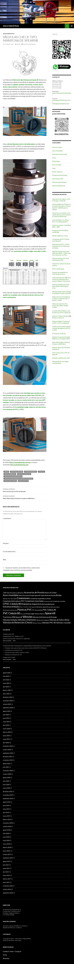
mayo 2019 (6, 809)
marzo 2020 (6, 788)
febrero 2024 (7, 732)
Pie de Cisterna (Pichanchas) (10, 610)
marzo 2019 (6, 816)
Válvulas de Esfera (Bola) (59, 620)
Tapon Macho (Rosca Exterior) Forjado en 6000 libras (19, 497)
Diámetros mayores (16, 471)
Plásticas (22, 609)
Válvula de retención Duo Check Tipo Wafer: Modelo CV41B (60, 305)
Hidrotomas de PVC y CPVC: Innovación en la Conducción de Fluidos (61, 246)
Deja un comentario (29, 44)
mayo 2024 (6, 721)
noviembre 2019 (8, 795)
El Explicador (56, 161)
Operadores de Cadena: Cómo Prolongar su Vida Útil (61, 200)
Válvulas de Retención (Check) (13, 476)
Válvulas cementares (24, 474)
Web (4, 559)
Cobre (54, 158)
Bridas (6, 471)
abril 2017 (6, 872)
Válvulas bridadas (10, 474)
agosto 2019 (6, 802)
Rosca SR (22, 614)
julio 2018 (6, 833)
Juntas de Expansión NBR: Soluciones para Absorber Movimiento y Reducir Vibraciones (61, 279)
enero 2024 (6, 735)
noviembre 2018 (8, 823)
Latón (54, 168)
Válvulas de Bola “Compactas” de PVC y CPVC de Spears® (61, 322)
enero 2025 (6, 693)
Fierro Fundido (56, 165)
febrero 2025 (7, 690)
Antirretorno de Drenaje (59, 154)
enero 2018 (6, 851)
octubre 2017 (7, 854)
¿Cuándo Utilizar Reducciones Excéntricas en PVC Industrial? (61, 311)
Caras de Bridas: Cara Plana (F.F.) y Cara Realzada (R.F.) (60, 221)
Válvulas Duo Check (10, 481)
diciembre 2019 (7, 791)
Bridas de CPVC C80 (7, 598)
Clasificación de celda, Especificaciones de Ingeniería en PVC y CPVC (61, 328)
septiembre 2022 (8, 753)
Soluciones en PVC (9, 33)
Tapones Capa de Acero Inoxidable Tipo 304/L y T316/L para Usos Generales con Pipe (61, 253)
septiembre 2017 (8, 858)
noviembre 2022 (8, 746)
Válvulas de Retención (58, 186)
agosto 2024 (6, 711)
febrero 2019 (7, 819)
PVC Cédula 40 (49, 610)
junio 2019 (6, 805)
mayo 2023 (6, 739)
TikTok (5, 955)
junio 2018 (6, 837)
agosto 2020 (6, 777)
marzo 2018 (6, 844)
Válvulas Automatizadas (59, 182)
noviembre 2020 (8, 770)
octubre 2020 (7, 774)
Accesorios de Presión (34, 592)
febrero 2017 (7, 879)
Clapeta (15, 598)
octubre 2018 (7, 826)
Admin (18, 44)
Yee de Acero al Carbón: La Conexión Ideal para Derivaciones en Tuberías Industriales (61, 214)
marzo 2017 (6, 875)
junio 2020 (6, 784)
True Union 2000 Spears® (12, 617)
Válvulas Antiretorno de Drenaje (44, 617)
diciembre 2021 (7, 756)
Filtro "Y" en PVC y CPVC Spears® (28, 607)
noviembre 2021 (8, 760)
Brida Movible (51, 595)
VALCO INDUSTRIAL (11, 26)
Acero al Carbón (57, 147)
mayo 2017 (6, 868)
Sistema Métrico (40, 614)
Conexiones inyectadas (34, 601)
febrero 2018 (7, 847)
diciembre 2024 (7, 697)
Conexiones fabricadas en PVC (14, 601)
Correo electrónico (9, 551)
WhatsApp (6, 958)
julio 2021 (6, 767)
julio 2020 (6, 781)
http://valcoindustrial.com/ (19, 465)
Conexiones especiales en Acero (40, 598)
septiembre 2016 (8, 893)
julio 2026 (6, 676)
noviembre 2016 (8, 886)
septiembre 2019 (8, 798)
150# (4, 593)
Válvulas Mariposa (37, 623)
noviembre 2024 (8, 700)
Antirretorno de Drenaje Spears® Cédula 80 (33, 595)
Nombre (6, 543)
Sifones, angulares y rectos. (60, 236)
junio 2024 (6, 718)
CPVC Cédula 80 (12, 603)
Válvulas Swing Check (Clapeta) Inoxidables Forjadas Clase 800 (61, 292)
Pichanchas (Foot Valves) (59, 175)
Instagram (18, 951)
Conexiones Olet (48, 601)
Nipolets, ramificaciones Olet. (61, 358)
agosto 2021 (6, 763)
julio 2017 (6, 865)
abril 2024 (6, 725)
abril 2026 (6, 680)
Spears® (50, 613)
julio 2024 (6, 714)
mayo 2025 (6, 683)
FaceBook (6, 951)
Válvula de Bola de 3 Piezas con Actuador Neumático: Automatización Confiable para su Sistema (61, 206)
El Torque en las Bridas (59, 333)
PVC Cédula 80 (11, 613)
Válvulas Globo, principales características (60, 362)
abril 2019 (6, 812)
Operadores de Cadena (54, 607)
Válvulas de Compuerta (42, 620)
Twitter (11, 951)
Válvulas (41, 471)
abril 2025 (6, 687)
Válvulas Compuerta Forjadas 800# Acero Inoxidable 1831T (61, 338)
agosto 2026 (6, 673)
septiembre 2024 (8, 707)
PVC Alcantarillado (37, 610)
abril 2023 (6, 742)
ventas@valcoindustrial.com (60, 103)
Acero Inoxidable (57, 151)
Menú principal (71, 26)
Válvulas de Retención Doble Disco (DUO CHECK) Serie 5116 (60, 286)
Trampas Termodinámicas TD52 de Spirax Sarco (60, 273)
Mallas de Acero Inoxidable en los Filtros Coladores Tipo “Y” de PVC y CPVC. (61, 298)
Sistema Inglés (30, 614)
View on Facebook (7, 640)
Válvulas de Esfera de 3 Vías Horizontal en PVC (60, 259)
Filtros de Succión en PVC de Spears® (14, 490)
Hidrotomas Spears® (42, 607)
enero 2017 (6, 882)
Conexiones (23, 598)
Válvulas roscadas (63, 623)
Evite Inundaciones (47, 604)
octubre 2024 (7, 704)
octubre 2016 (7, 889)
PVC (29, 609)
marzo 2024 (6, 728)
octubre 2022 (7, 749)
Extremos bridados (30, 471)
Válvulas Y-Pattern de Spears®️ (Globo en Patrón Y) (61, 317)
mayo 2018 (6, 840)
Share (14, 640)
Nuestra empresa (57, 172)
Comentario (7, 518)
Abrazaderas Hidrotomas (17, 593)
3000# (8, 592)
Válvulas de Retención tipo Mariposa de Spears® (18, 478)
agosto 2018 (6, 830)
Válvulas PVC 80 (23, 481)
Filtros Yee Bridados (58, 269)
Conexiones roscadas (59, 601)
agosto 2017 (6, 861)
